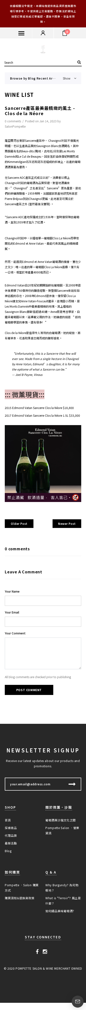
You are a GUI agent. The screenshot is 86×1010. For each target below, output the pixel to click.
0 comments (13, 121)
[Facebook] (37, 951)
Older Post (19, 523)
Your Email (12, 612)
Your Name (12, 591)
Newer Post (67, 523)
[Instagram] (45, 951)
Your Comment (15, 633)
